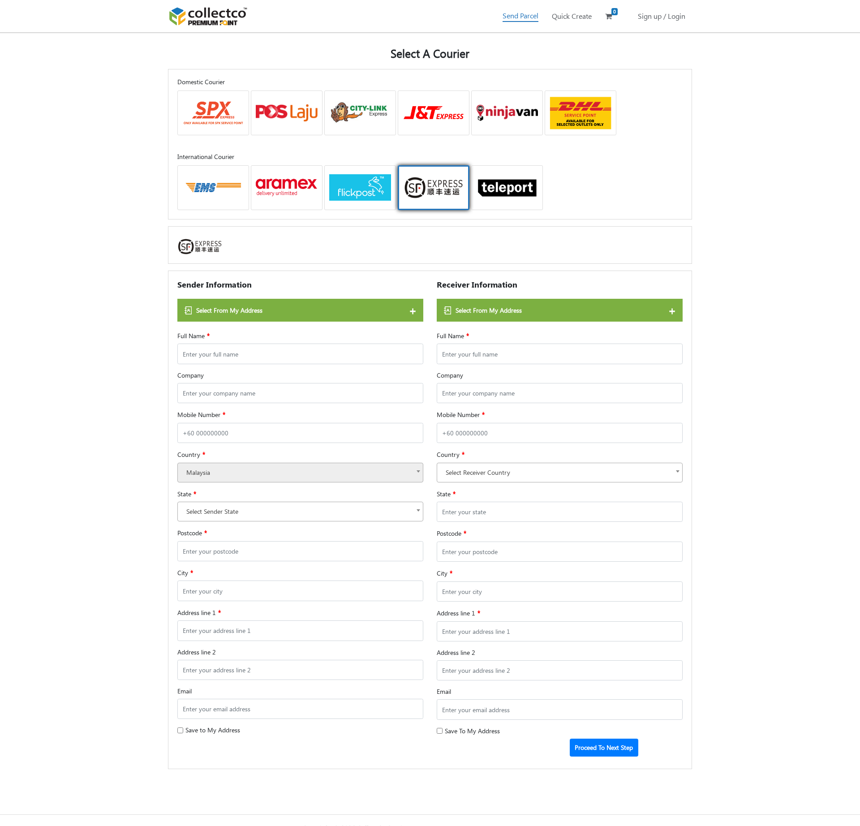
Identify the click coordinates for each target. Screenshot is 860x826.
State (186, 493)
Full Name (193, 335)
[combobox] (300, 472)
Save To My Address (472, 731)
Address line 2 (196, 652)
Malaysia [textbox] (198, 472)
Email (184, 691)
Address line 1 (199, 612)
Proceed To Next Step (604, 747)
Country (191, 454)
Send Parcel (520, 15)
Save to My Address (212, 730)
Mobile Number (201, 414)
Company (190, 375)
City (185, 572)
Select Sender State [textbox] (212, 511)
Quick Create (572, 16)
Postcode (192, 532)
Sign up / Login (661, 16)
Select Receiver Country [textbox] (478, 472)
